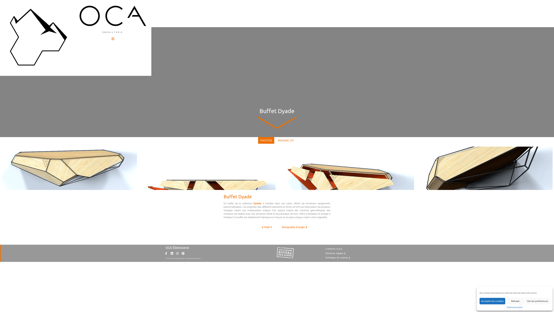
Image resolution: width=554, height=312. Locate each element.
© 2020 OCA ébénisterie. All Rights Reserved (183, 258)
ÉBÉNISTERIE (113, 32)
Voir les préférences (537, 301)
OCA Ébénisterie (177, 247)
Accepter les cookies (492, 301)
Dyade (257, 203)
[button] (267, 227)
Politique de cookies (515, 307)
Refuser (515, 301)
